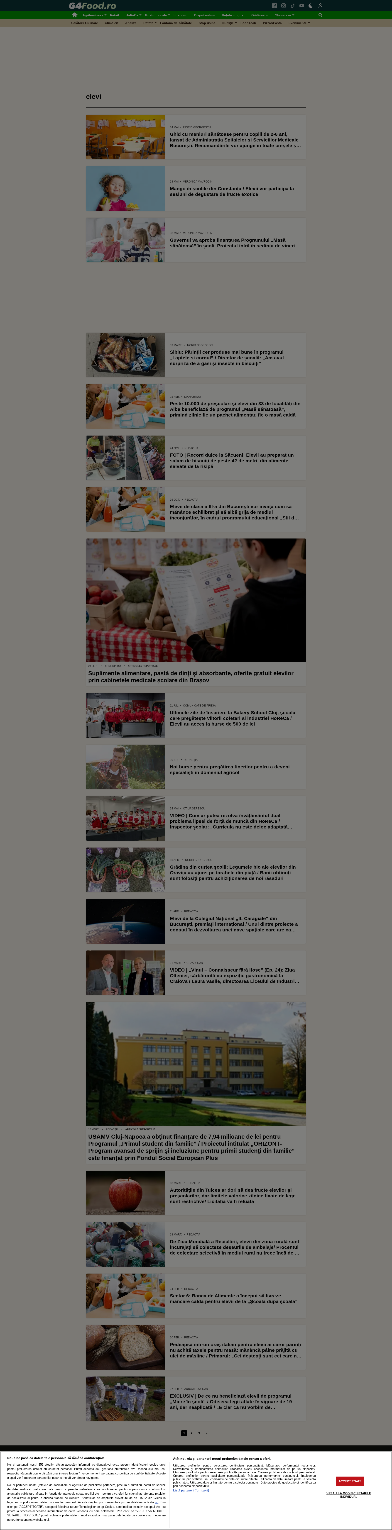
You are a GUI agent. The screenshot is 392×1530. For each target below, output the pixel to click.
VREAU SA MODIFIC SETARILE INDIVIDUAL (348, 1494)
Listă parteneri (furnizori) (191, 1490)
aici (156, 1502)
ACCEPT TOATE (350, 1481)
